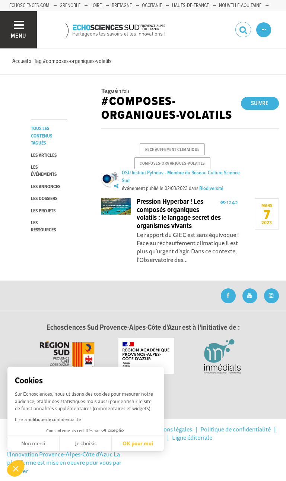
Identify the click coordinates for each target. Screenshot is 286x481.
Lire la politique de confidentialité (48, 419)
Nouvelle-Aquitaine (240, 5)
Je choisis (85, 443)
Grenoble (70, 5)
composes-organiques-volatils (172, 163)
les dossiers (44, 199)
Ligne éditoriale (192, 437)
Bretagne (122, 5)
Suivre (259, 103)
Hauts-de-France (190, 5)
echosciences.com (29, 5)
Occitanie (152, 5)
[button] (16, 468)
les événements (44, 171)
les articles (44, 155)
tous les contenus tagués (41, 136)
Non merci (33, 443)
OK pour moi (138, 443)
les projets (43, 211)
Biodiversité (211, 188)
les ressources (43, 226)
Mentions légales (170, 429)
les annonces (45, 187)
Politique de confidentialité (235, 429)
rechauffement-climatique (172, 149)
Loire (96, 5)
